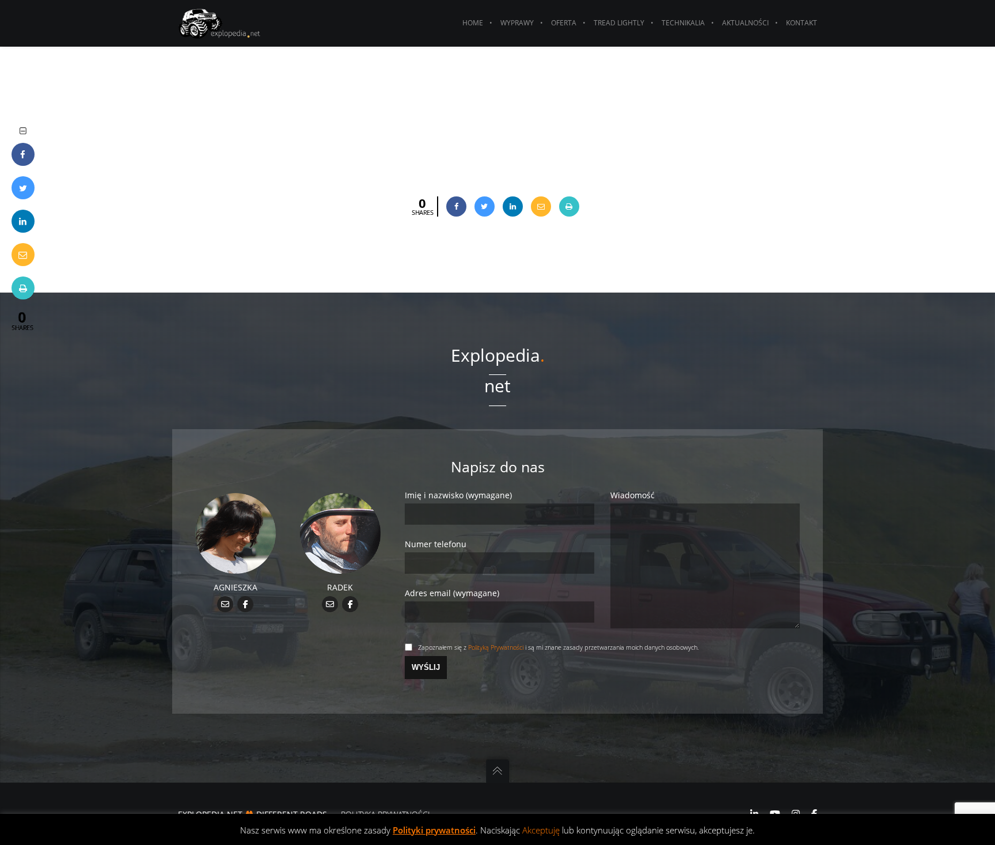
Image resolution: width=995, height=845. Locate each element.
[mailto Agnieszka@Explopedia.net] (225, 603)
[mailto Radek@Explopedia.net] (330, 603)
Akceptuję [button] (541, 830)
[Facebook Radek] (350, 603)
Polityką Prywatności (495, 647)
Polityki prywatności (434, 830)
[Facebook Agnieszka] (246, 603)
